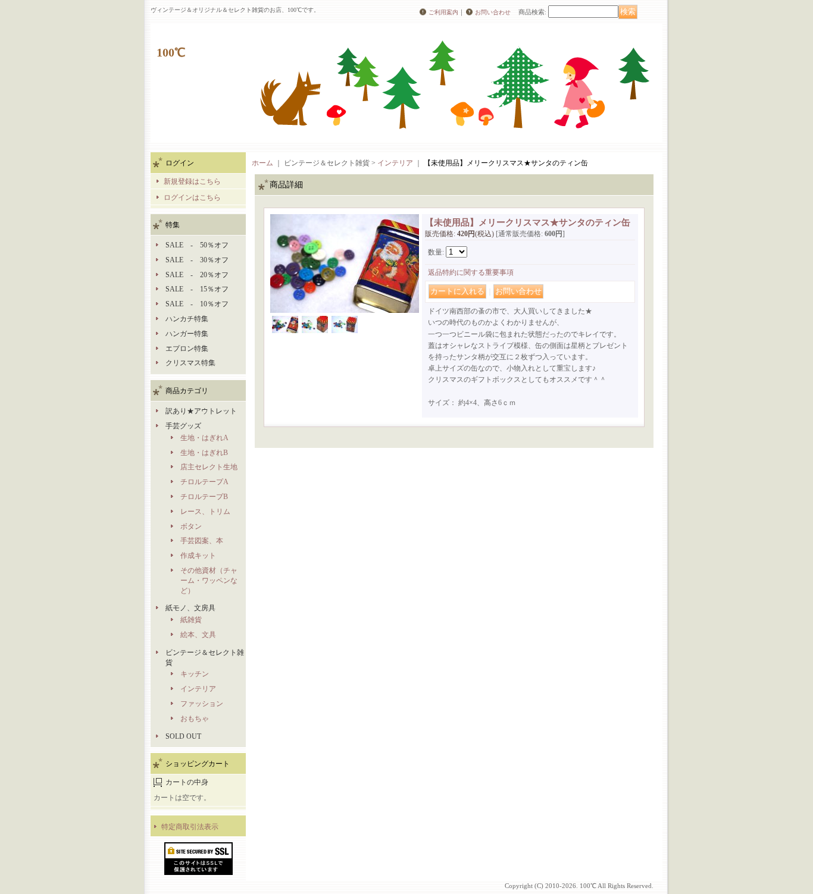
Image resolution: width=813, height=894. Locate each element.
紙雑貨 (191, 620)
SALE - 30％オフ (197, 260)
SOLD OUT (183, 736)
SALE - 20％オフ (197, 275)
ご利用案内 (443, 12)
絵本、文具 (198, 634)
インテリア (198, 689)
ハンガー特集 (186, 334)
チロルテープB (204, 497)
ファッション (201, 703)
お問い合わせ (493, 12)
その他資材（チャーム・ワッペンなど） (208, 580)
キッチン (194, 674)
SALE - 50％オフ (197, 245)
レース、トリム (205, 511)
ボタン (191, 526)
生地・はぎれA (204, 438)
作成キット (198, 555)
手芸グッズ (183, 426)
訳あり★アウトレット (201, 411)
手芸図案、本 (201, 541)
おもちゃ (194, 718)
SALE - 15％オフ (197, 289)
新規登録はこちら (192, 181)
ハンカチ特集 (186, 319)
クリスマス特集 (190, 363)
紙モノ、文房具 (190, 608)
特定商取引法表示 (189, 827)
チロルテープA (204, 482)
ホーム (262, 163)
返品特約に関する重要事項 (471, 272)
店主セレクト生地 (208, 467)
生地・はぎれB (204, 452)
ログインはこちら (192, 197)
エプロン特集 (186, 348)
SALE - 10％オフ (197, 304)
